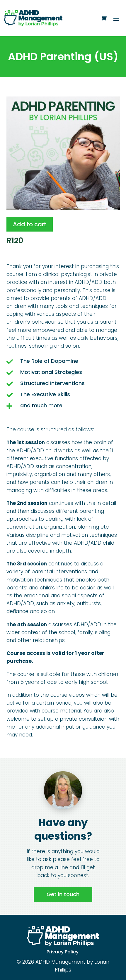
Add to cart (29, 224)
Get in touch (63, 894)
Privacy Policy (63, 951)
